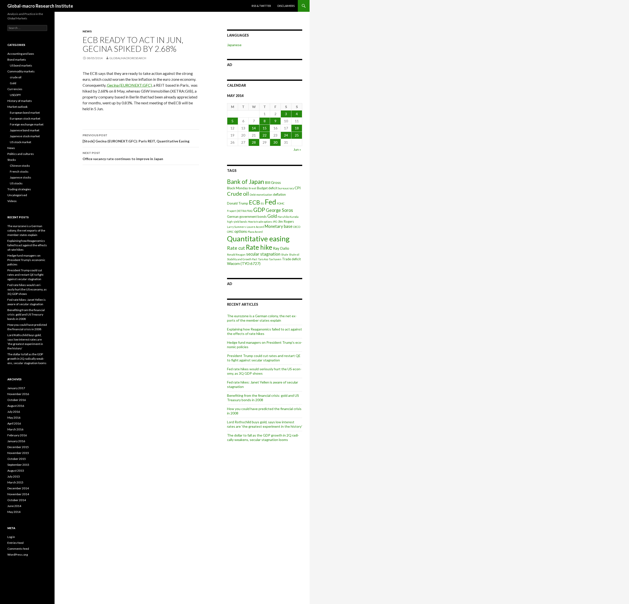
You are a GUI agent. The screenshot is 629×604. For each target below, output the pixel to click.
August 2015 (15, 470)
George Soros (279, 210)
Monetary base (278, 226)
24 (286, 135)
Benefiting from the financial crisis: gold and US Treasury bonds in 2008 (263, 397)
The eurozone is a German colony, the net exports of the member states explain (262, 318)
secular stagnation (263, 254)
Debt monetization (261, 194)
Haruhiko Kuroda (288, 216)
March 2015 (15, 482)
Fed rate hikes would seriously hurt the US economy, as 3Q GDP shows (27, 289)
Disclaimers (286, 5)
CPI (298, 188)
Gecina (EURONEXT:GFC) (129, 85)
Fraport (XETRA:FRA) (240, 210)
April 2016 (14, 423)
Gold (272, 216)
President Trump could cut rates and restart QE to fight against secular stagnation (263, 358)
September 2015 (18, 465)
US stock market (20, 142)
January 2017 (16, 388)
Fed (270, 202)
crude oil (15, 77)
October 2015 (16, 459)
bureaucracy (286, 188)
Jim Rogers (286, 221)
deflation (279, 194)
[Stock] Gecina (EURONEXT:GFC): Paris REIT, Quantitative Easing (136, 138)
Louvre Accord (255, 226)
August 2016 (15, 406)
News (87, 31)
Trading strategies (19, 189)
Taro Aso (263, 259)
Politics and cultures (20, 154)
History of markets (19, 101)
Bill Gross (273, 182)
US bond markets (21, 65)
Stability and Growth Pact (242, 259)
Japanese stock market (25, 136)
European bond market (25, 112)
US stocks (16, 183)
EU (262, 203)
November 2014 (18, 494)
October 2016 (16, 400)
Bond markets (16, 59)
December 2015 (18, 447)
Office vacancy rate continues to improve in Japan (123, 156)
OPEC (230, 231)
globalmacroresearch (127, 58)
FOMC (281, 203)
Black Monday (237, 188)
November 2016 (18, 394)
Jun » (297, 149)
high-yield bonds (237, 221)
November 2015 (18, 453)
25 (297, 135)
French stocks (19, 171)
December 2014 (18, 488)
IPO (275, 221)
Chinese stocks (20, 165)
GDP (259, 209)
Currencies (14, 89)
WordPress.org (17, 554)
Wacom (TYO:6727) (243, 263)
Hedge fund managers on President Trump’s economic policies (26, 260)
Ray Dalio (281, 248)
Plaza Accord (255, 231)
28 (254, 142)
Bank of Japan (245, 181)
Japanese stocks (20, 177)
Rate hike (259, 247)
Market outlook (17, 107)
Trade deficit (291, 259)
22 (265, 135)
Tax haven (275, 259)
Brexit (252, 188)
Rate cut (236, 248)
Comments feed (18, 548)
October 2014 (16, 500)
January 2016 (16, 441)
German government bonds (247, 217)
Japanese (234, 45)
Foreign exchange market (26, 124)
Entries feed (15, 543)
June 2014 (14, 506)
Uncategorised (17, 195)
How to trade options (260, 221)
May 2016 (13, 417)
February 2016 (17, 435)
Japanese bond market (24, 130)
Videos (12, 201)
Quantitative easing (258, 238)
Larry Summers (236, 226)
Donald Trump (237, 203)
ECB (254, 202)
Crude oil (238, 194)
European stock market (25, 118)
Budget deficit (267, 188)
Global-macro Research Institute (40, 6)
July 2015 (13, 476)
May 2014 (13, 512)
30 (275, 142)
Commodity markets (21, 71)
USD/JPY (15, 95)
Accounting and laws (20, 53)
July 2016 (13, 411)
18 (297, 128)
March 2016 (15, 429)
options (240, 231)
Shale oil (294, 254)
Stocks (11, 160)
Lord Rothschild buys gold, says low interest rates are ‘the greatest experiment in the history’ (264, 424)
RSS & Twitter (261, 5)
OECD (296, 226)
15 (265, 128)
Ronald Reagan (236, 254)
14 (254, 128)
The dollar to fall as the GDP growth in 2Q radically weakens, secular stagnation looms (263, 437)
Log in (11, 537)
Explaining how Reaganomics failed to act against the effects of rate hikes (27, 245)
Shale (284, 254)
